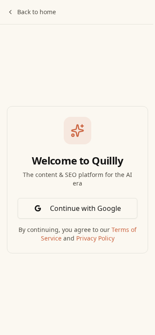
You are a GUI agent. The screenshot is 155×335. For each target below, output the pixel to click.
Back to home (36, 12)
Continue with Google (85, 208)
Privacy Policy (95, 238)
